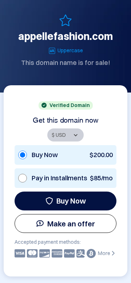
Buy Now (71, 200)
